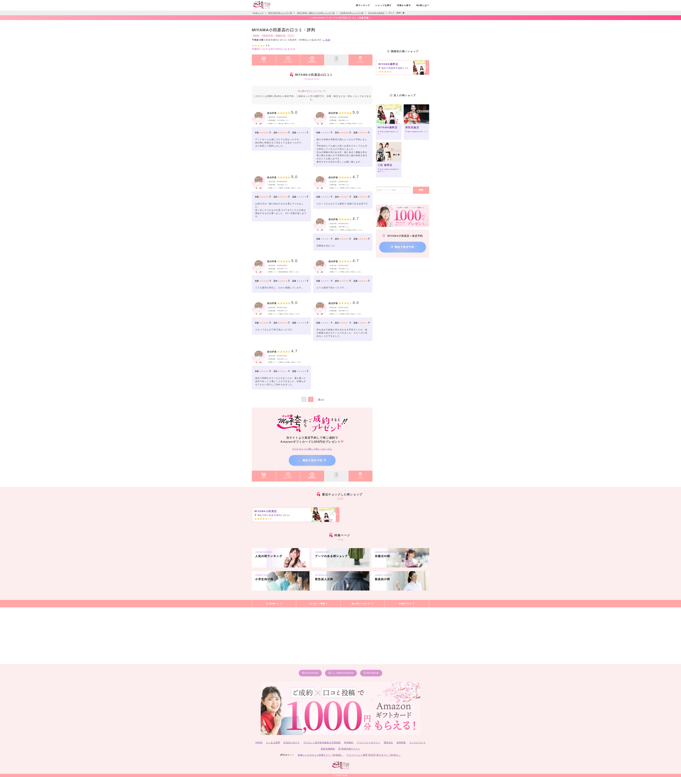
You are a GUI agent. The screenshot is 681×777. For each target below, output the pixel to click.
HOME (259, 742)
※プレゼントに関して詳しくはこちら (312, 449)
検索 (421, 190)
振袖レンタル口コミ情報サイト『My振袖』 (320, 755)
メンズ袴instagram (342, 673)
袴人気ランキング (361, 603)
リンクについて (417, 742)
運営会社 (388, 742)
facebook (372, 673)
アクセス (360, 62)
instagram (311, 673)
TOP (264, 62)
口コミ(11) (288, 62)
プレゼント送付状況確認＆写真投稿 (322, 742)
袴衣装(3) (312, 62)
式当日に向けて (291, 742)
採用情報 (401, 742)
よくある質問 (273, 742)
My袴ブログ (406, 603)
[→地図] (326, 40)
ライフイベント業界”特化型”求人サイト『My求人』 (374, 755)
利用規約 (348, 742)
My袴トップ (275, 603)
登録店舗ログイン (350, 749)
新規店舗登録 (328, 749)
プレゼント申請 (317, 603)
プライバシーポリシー (368, 742)
